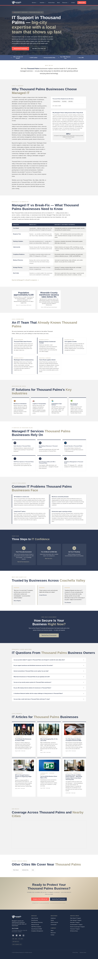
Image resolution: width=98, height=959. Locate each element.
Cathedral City (25, 870)
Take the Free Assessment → (23, 561)
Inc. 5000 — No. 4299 (17, 938)
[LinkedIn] (16, 935)
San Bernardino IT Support (76, 924)
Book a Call (82, 2)
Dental (52, 920)
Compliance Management (37, 930)
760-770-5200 (15, 928)
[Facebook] (13, 935)
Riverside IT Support (74, 922)
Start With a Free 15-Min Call (39, 48)
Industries (42, 2)
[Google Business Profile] (23, 935)
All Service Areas (74, 930)
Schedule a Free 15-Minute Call (40, 899)
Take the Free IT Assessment (20, 48)
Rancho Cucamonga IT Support (77, 926)
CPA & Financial (54, 922)
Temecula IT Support (75, 928)
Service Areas (51, 2)
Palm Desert (16, 870)
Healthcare (53, 918)
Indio (33, 870)
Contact (73, 2)
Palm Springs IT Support (75, 920)
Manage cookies (83, 952)
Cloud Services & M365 (36, 928)
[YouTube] (20, 935)
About (58, 2)
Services (34, 2)
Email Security (34, 920)
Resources (65, 2)
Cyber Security (34, 918)
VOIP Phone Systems (36, 926)
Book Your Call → (49, 558)
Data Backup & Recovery (37, 922)
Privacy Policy (75, 952)
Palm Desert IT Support (75, 918)
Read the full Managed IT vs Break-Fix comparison (24, 280)
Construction (53, 924)
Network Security (35, 924)
